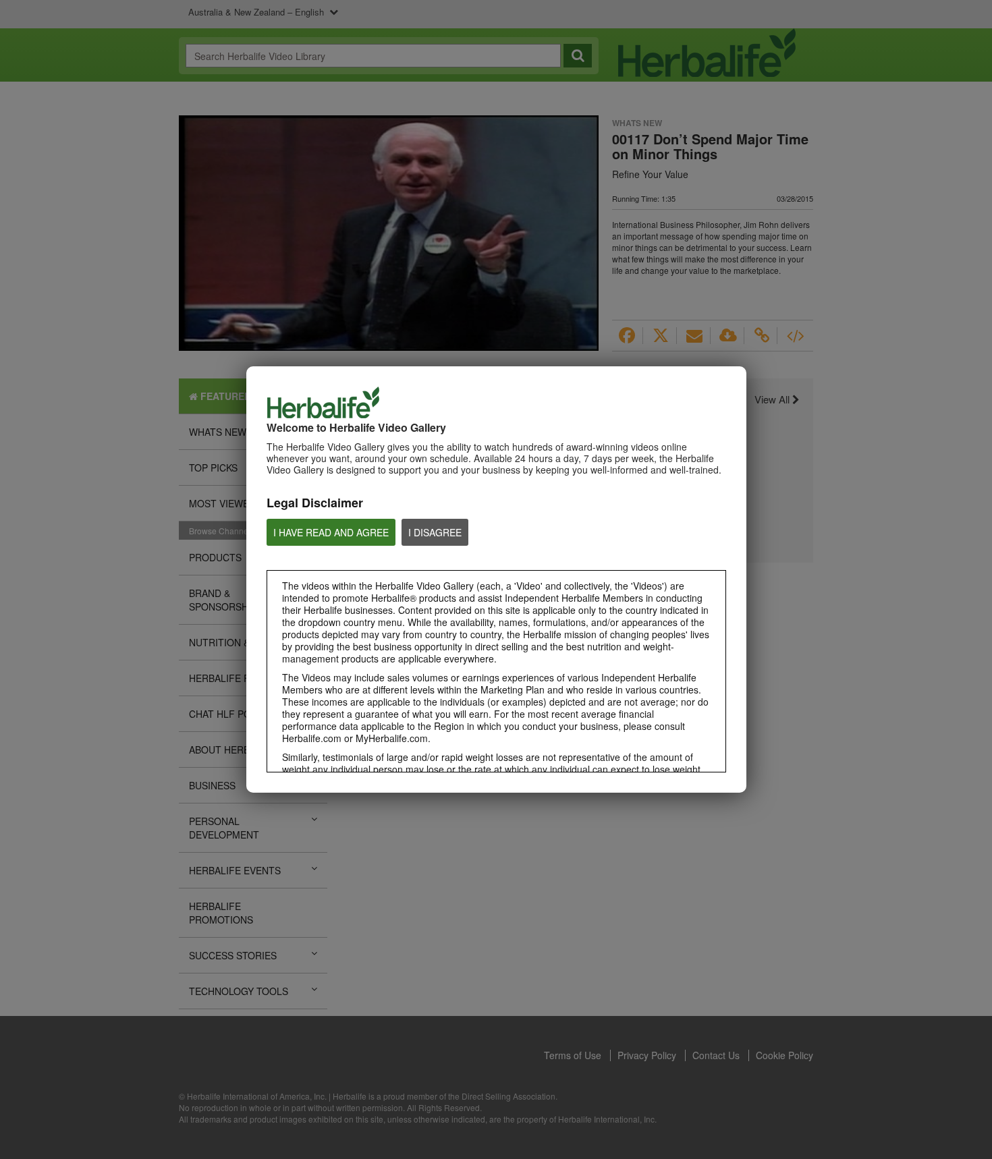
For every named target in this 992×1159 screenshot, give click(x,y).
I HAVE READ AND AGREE (331, 532)
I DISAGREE (435, 532)
